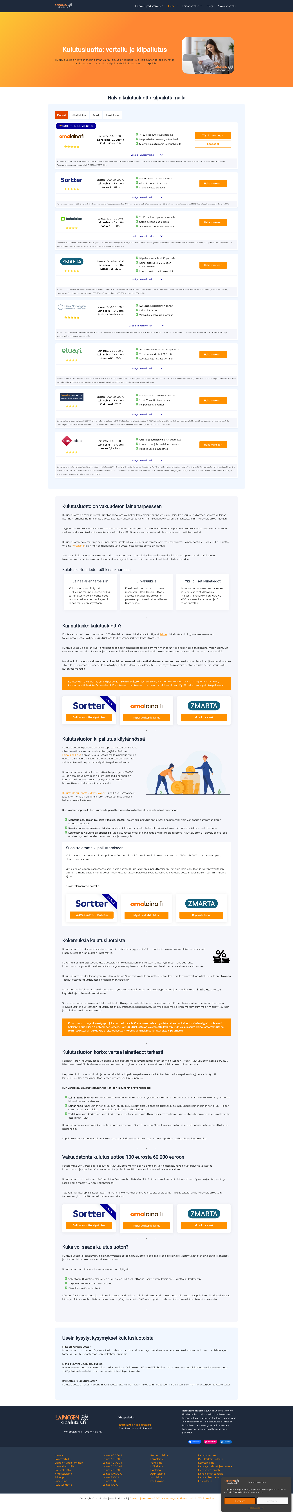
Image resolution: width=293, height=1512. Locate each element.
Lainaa (59, 1455)
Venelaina (156, 1462)
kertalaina (78, 545)
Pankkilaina (157, 1481)
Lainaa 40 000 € (113, 1462)
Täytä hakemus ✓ (213, 135)
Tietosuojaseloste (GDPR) (145, 1498)
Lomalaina (156, 1459)
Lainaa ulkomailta (208, 1477)
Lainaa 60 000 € (113, 1455)
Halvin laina (205, 1481)
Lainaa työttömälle (209, 1470)
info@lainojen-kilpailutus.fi (135, 1424)
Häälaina (155, 1470)
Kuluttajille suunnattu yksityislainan (84, 793)
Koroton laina (206, 1462)
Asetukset (273, 1500)
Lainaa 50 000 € (112, 1459)
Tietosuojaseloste (256, 1508)
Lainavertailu (63, 1459)
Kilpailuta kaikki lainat (146, 717)
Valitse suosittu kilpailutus (89, 717)
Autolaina (156, 1477)
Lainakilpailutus (71, 754)
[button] (173, 6)
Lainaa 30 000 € (112, 1466)
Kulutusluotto (63, 1484)
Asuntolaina (157, 1473)
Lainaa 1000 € (111, 1477)
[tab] (61, 115)
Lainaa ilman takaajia (210, 1473)
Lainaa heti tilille (64, 1466)
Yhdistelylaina (63, 1473)
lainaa (163, 634)
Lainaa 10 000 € (112, 1473)
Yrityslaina (61, 1481)
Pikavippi (60, 1477)
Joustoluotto (63, 1470)
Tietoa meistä (188, 1498)
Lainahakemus (207, 1455)
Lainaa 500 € (110, 1481)
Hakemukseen (213, 183)
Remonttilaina (159, 1455)
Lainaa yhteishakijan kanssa (215, 1466)
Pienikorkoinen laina (210, 1459)
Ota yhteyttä (170, 1498)
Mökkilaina (156, 1466)
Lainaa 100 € (110, 1484)
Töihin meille (206, 1498)
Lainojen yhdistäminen (69, 1462)
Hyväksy (240, 1500)
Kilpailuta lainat (204, 717)
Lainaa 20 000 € (112, 1470)
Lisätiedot (213, 143)
